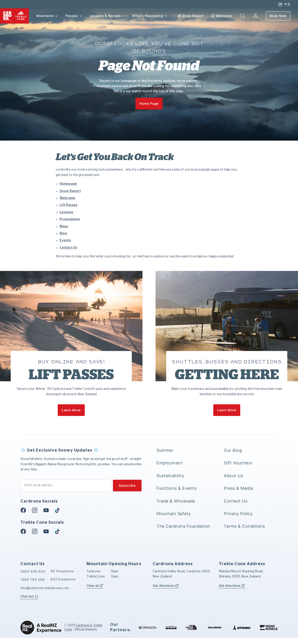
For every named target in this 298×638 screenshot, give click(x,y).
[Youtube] (47, 510)
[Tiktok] (58, 510)
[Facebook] (24, 510)
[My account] (255, 16)
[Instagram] (36, 510)
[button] (242, 16)
